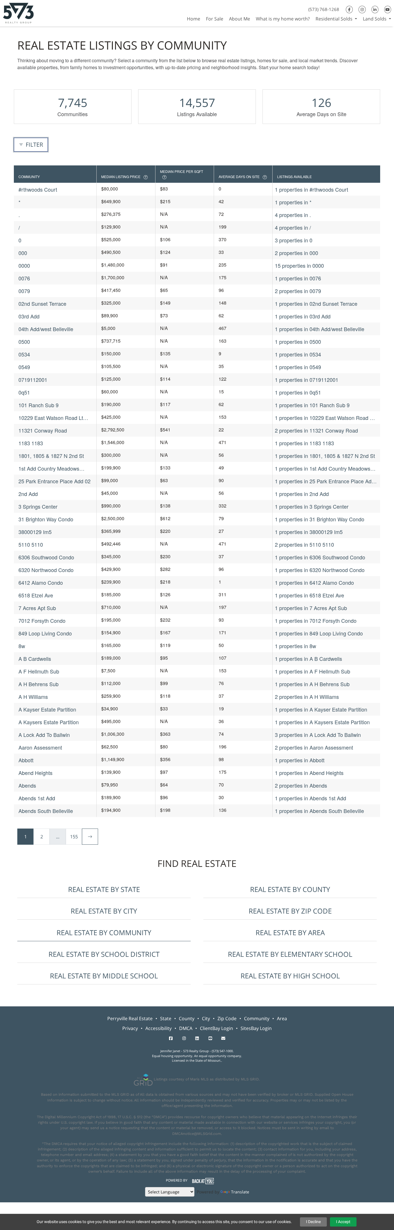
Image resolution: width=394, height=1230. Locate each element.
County (186, 1018)
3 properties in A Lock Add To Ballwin (318, 734)
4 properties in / (293, 227)
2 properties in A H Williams (307, 696)
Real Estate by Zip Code (290, 911)
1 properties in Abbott (299, 760)
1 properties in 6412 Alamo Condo (314, 582)
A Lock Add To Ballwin (44, 734)
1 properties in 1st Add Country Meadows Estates (322, 468)
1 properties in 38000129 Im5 (309, 531)
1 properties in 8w (295, 646)
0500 (24, 341)
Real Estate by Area (290, 932)
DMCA (185, 1028)
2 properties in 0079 (298, 291)
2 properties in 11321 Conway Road (316, 430)
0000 (24, 265)
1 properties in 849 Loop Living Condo (319, 633)
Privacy (130, 1028)
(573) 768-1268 (323, 9)
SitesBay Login (256, 1028)
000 (22, 252)
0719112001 (32, 379)
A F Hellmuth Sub (38, 671)
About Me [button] (239, 19)
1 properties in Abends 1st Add (310, 798)
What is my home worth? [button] (283, 19)
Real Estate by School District (104, 954)
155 (74, 836)
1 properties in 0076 (298, 278)
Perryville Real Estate (130, 1018)
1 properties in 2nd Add (302, 493)
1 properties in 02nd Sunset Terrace (316, 303)
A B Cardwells (34, 658)
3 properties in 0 (293, 240)
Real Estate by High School (290, 975)
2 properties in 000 (296, 252)
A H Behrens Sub (38, 684)
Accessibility (158, 1028)
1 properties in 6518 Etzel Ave (309, 595)
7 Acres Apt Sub (37, 608)
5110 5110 (30, 544)
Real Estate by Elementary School (290, 954)
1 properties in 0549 (298, 367)
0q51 (24, 392)
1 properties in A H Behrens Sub (312, 684)
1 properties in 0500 (298, 341)
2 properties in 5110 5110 (304, 544)
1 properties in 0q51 (298, 392)
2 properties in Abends (301, 785)
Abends (27, 785)
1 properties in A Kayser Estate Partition (321, 709)
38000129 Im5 (35, 531)
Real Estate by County (290, 889)
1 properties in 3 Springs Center (311, 506)
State (165, 1018)
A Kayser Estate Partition (47, 709)
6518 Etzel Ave (35, 595)
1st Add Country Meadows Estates (48, 468)
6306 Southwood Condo (46, 557)
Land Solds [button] (375, 19)
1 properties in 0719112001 (306, 379)
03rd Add (29, 316)
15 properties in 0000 (299, 265)
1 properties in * (293, 202)
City (206, 1018)
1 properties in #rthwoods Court (311, 189)
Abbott (25, 760)
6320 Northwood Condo (46, 570)
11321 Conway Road (42, 430)
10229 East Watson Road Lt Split (50, 418)
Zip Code (227, 1018)
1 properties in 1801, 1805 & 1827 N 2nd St (325, 455)
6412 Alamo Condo (40, 582)
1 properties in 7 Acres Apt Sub (311, 608)
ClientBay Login (216, 1028)
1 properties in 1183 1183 (304, 443)
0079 (24, 291)
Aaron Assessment (40, 747)
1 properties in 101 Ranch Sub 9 (312, 405)
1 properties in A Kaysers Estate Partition (322, 722)
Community (256, 1018)
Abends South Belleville (45, 810)
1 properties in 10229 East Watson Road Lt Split (324, 418)
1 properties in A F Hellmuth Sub (312, 671)
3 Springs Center (37, 506)
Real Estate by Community (104, 932)
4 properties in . (293, 214)
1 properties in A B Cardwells (308, 658)
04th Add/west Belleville (45, 329)
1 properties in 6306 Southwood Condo (320, 557)
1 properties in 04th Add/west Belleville (319, 329)
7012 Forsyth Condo (41, 620)
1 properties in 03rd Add (303, 316)
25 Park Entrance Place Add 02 (54, 481)
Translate (240, 1192)
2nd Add (28, 493)
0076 (24, 278)
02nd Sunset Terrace (42, 303)
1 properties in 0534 (298, 354)
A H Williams (33, 696)
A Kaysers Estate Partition (48, 722)
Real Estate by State (104, 889)
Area (282, 1018)
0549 (24, 367)
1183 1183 (30, 443)
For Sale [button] (214, 19)
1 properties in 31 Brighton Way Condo (319, 519)
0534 (24, 354)
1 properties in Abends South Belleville (319, 810)
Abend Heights (35, 772)
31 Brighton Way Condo (45, 519)
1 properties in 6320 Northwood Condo (320, 570)
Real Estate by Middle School (104, 975)
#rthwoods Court (37, 189)
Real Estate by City (104, 911)
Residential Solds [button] (335, 19)
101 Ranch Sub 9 (38, 405)
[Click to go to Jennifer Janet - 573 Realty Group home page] (18, 12)
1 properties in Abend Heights (309, 772)
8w (21, 646)
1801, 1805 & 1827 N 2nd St (51, 455)
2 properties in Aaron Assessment (314, 747)
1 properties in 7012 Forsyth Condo (316, 620)
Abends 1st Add (36, 798)
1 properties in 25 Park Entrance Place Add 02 (324, 481)
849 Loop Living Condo (45, 633)
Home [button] (193, 19)
